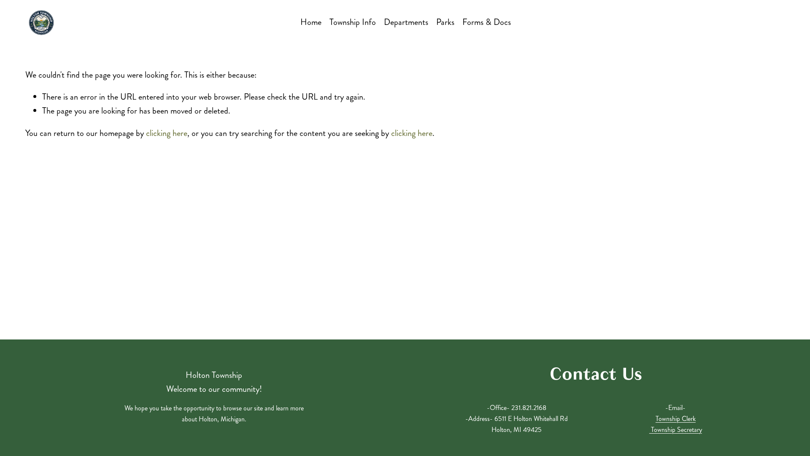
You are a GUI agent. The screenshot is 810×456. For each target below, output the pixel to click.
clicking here (166, 133)
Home (310, 22)
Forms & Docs (486, 22)
